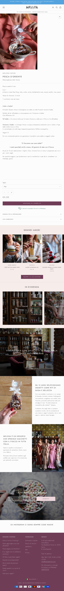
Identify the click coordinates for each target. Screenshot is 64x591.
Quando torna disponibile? (11, 560)
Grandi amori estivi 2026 (40, 12)
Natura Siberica (12, 265)
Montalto (32, 265)
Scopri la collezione (32, 277)
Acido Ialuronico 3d (32, 267)
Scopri (22, 310)
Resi (26, 550)
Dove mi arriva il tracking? (11, 540)
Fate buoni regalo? (8, 573)
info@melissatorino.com (48, 562)
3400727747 (45, 569)
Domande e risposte (31, 540)
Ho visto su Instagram (24, 12)
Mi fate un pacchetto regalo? (11, 557)
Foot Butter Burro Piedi (12, 267)
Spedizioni (28, 546)
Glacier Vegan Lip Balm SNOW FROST (51, 268)
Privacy (27, 553)
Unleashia (52, 265)
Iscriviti (46, 499)
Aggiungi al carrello (32, 203)
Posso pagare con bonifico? (11, 549)
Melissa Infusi (9, 73)
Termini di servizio (30, 543)
